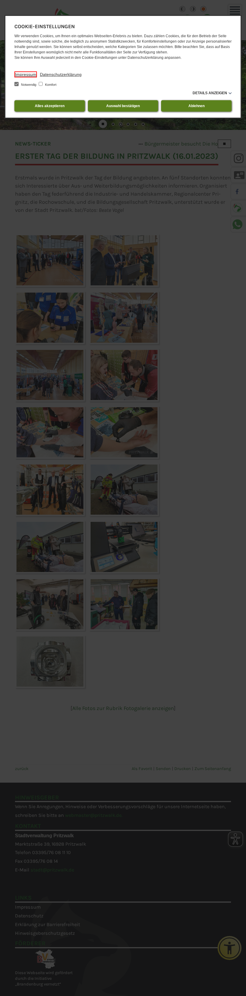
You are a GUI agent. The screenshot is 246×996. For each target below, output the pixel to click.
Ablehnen (196, 106)
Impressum (25, 74)
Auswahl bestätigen (123, 106)
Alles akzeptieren (49, 106)
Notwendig (28, 84)
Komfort (50, 84)
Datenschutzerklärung (61, 74)
